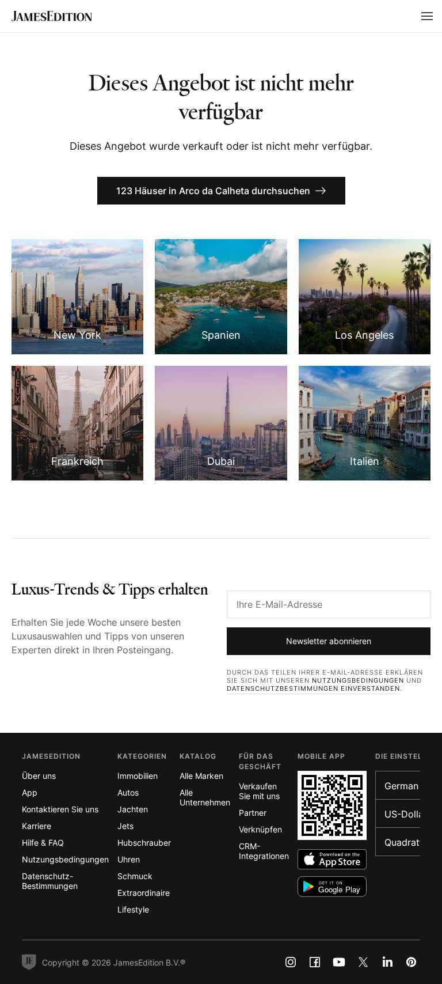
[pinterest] (411, 962)
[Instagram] (290, 962)
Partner (252, 813)
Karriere (36, 826)
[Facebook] (314, 962)
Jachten (132, 809)
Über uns (39, 776)
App (29, 792)
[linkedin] (387, 962)
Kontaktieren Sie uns (60, 809)
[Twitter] (363, 962)
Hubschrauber (144, 842)
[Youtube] (339, 962)
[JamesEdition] (52, 16)
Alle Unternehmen (205, 797)
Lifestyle (133, 909)
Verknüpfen (260, 829)
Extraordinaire (143, 893)
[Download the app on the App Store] (332, 859)
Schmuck (135, 876)
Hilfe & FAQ (43, 842)
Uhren (128, 859)
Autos (128, 792)
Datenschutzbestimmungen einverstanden (313, 688)
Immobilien (137, 776)
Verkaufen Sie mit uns (259, 791)
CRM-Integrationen (264, 851)
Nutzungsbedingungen (358, 680)
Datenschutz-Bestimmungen (50, 881)
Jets (125, 826)
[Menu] (427, 16)
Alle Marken (201, 776)
